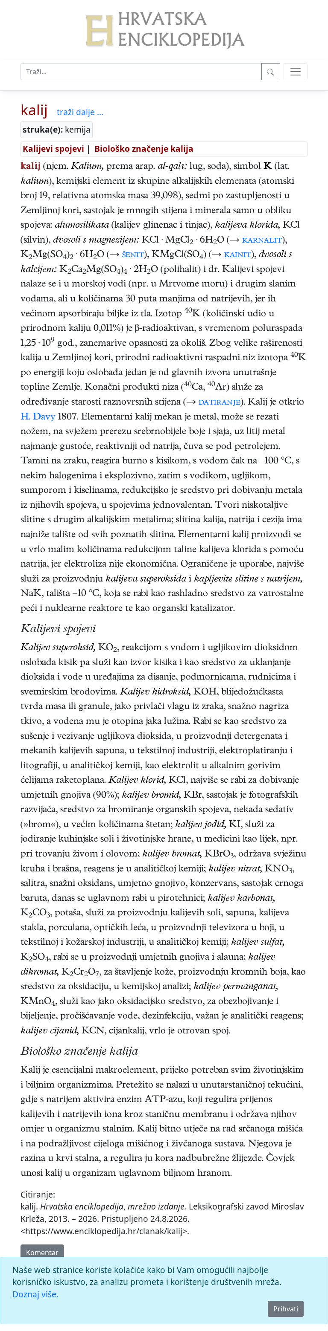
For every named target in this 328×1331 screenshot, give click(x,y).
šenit (133, 255)
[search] (296, 71)
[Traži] (270, 71)
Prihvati (285, 1309)
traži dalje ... (80, 112)
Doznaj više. (35, 1294)
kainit (237, 255)
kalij (34, 109)
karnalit (262, 241)
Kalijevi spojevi (53, 148)
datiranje (219, 403)
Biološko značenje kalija (143, 148)
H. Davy (38, 418)
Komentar (42, 1252)
